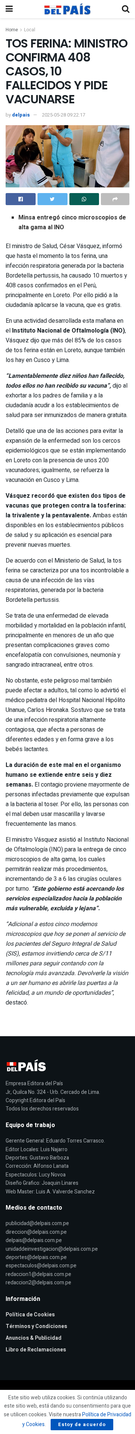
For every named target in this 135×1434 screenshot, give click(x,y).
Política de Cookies (30, 1315)
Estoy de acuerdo (82, 1424)
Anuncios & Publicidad (34, 1338)
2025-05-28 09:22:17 (63, 114)
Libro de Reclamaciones (36, 1350)
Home (12, 29)
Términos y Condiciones (36, 1326)
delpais (21, 114)
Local (29, 29)
